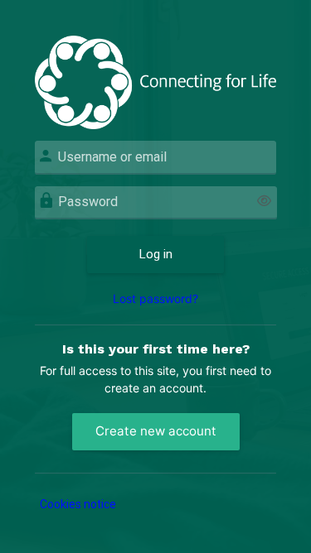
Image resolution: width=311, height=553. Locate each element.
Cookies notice (78, 504)
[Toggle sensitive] (264, 202)
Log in (155, 254)
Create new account (155, 431)
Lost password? (155, 298)
